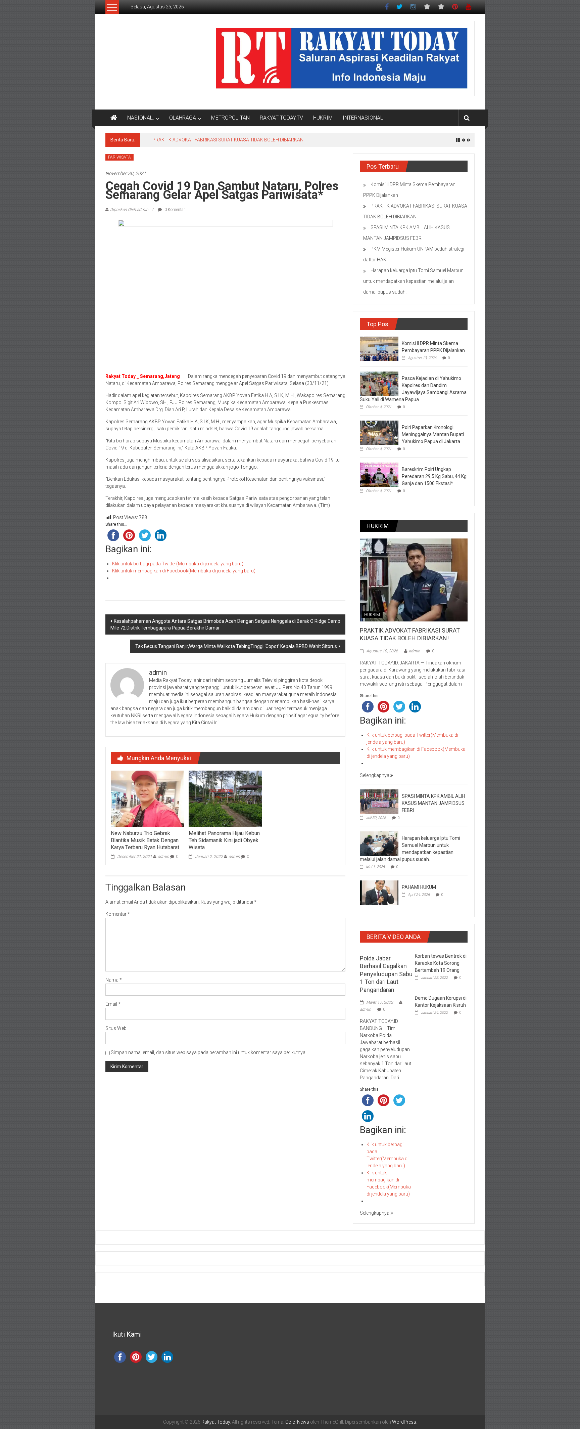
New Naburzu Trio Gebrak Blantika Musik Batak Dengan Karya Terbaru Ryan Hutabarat (145, 840)
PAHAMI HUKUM (419, 887)
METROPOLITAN (230, 118)
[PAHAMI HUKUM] (379, 892)
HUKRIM (323, 118)
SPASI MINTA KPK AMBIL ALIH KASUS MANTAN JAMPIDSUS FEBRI (433, 803)
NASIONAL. (140, 118)
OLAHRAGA (182, 118)
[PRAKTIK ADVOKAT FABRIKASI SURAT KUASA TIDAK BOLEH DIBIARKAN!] (414, 579)
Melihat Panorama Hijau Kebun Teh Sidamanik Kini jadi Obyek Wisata (224, 840)
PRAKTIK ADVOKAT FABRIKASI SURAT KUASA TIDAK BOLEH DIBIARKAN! (228, 139)
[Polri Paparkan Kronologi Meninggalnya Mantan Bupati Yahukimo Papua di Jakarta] (379, 432)
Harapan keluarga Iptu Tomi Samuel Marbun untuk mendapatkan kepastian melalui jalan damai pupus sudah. (413, 281)
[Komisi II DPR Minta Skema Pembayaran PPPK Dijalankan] (379, 348)
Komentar (117, 914)
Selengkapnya (375, 775)
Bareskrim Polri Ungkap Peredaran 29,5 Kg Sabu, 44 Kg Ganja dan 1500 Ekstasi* (434, 476)
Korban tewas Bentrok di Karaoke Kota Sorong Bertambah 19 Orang (441, 963)
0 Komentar (174, 209)
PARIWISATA (119, 157)
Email (112, 1004)
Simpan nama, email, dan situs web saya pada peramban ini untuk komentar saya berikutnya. (208, 1052)
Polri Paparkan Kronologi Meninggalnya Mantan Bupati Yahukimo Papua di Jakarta (433, 434)
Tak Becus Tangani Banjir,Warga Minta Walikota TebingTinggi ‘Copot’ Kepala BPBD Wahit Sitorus (236, 646)
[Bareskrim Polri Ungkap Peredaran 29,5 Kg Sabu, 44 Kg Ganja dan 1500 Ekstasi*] (379, 474)
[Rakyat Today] (113, 118)
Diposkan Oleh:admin (129, 209)
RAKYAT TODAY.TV (281, 118)
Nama (113, 980)
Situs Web (116, 1028)
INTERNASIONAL (363, 118)
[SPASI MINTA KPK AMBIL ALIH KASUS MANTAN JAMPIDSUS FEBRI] (379, 801)
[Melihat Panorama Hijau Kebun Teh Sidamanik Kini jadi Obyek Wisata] (225, 798)
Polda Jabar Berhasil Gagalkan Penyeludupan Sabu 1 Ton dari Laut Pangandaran (386, 974)
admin (163, 856)
